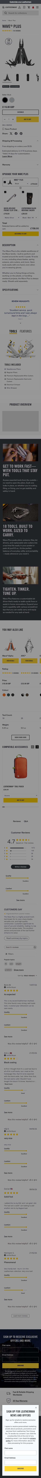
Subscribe (20, 1468)
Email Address (10, 1458)
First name (9, 1448)
